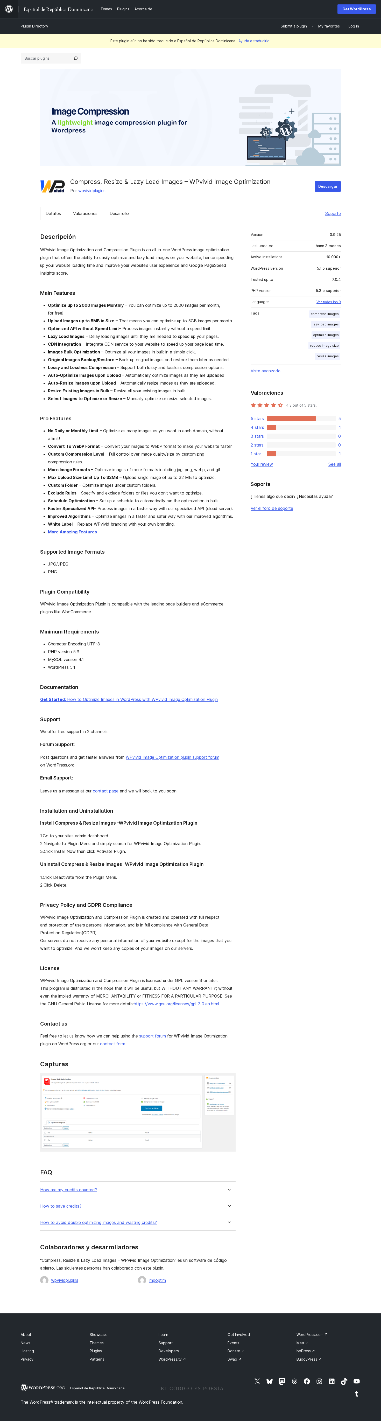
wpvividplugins (91, 190)
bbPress (306, 1351)
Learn (163, 1334)
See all (334, 464)
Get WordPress (356, 9)
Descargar (327, 186)
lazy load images (326, 324)
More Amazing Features (72, 531)
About (26, 1334)
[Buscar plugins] (75, 58)
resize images (328, 356)
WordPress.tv (172, 1359)
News (25, 1343)
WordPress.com (312, 1334)
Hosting (27, 1351)
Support (166, 1343)
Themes (97, 1343)
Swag (235, 1359)
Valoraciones (85, 213)
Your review (262, 464)
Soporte (333, 213)
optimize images (326, 335)
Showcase (99, 1334)
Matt (303, 1343)
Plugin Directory (34, 26)
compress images (325, 314)
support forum (152, 1036)
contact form (112, 1043)
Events (233, 1343)
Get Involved (239, 1334)
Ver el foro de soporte (272, 508)
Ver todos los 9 (328, 302)
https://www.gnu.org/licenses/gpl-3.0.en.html (176, 1003)
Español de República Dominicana (97, 1388)
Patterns (97, 1359)
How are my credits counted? (68, 1189)
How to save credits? (60, 1206)
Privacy (27, 1359)
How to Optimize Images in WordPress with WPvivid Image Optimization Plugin (129, 699)
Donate (236, 1351)
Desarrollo (119, 213)
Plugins (96, 1351)
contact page (105, 790)
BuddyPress (309, 1359)
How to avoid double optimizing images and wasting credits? (98, 1222)
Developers (169, 1351)
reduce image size (324, 345)
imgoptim (157, 1280)
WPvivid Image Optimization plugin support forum (172, 757)
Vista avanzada (265, 370)
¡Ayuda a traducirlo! (254, 41)
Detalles (53, 213)
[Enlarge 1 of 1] (228, 1080)
